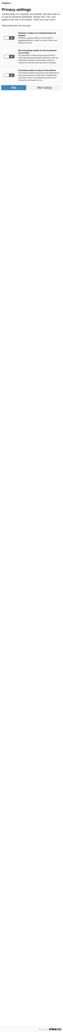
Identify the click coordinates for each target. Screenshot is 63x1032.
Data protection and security (16, 25)
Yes (13, 87)
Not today (44, 87)
